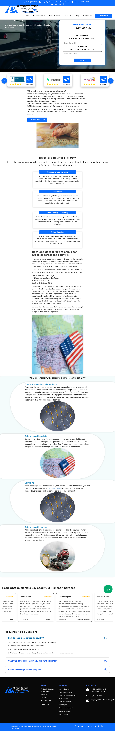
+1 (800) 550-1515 (82, 27)
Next (82, 60)
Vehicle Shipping (64, 689)
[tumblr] (92, 726)
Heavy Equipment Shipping (67, 695)
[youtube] (102, 726)
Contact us (44, 698)
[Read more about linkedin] (60, 4)
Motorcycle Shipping (65, 692)
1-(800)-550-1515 (96, 696)
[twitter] (78, 726)
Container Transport (65, 711)
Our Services (38, 16)
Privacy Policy (45, 704)
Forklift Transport (64, 714)
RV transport (63, 705)
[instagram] (95, 726)
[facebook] (75, 726)
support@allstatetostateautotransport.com (55, 2)
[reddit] (98, 726)
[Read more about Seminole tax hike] (108, 589)
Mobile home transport (66, 708)
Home (27, 16)
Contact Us (87, 16)
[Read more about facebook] (63, 4)
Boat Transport (63, 698)
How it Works (54, 16)
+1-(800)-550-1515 (31, 2)
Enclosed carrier (54, 488)
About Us (68, 16)
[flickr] (88, 726)
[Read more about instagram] (56, 4)
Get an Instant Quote (37, 119)
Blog (77, 16)
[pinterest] (85, 726)
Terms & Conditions (47, 701)
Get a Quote (103, 15)
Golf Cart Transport (65, 701)
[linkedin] (82, 726)
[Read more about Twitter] (52, 4)
